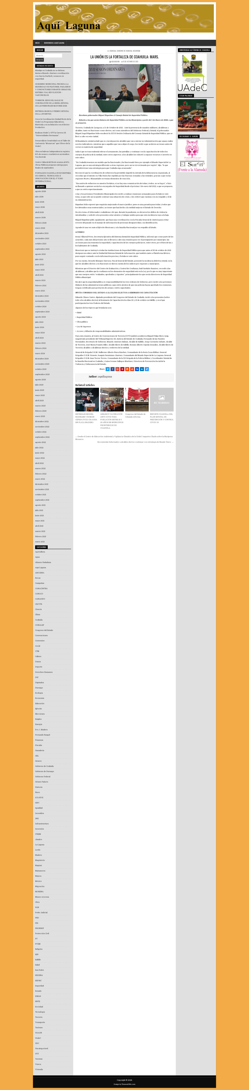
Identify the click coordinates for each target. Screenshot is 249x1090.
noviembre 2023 (42, 364)
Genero (38, 761)
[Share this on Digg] (137, 369)
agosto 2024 (40, 317)
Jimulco (38, 839)
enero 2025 (40, 291)
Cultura (38, 656)
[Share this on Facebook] (113, 369)
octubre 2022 (40, 432)
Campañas (39, 583)
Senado (38, 991)
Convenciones (41, 635)
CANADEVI (40, 599)
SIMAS (38, 996)
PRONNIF (39, 928)
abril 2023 (39, 401)
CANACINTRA (41, 589)
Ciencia (38, 609)
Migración (39, 886)
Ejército (38, 709)
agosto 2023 (40, 380)
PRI (36, 923)
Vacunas (39, 1059)
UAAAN (38, 1033)
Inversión (39, 829)
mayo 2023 (40, 395)
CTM (37, 651)
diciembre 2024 (42, 296)
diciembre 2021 (41, 484)
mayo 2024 (40, 333)
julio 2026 (39, 197)
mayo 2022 (40, 458)
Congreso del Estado (44, 630)
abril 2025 (39, 275)
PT (36, 939)
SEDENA (39, 975)
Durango (39, 688)
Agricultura (40, 552)
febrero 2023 (40, 411)
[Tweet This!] (108, 369)
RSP (36, 954)
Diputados (39, 683)
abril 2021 (39, 526)
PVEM (37, 944)
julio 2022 (39, 448)
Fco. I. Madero (41, 730)
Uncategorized (41, 1049)
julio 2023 (39, 385)
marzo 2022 (40, 468)
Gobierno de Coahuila (124, 51)
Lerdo (37, 850)
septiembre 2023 (42, 374)
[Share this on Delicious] (147, 369)
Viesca (38, 1064)
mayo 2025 (40, 270)
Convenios (40, 641)
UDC (37, 1043)
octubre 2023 (40, 369)
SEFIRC (38, 981)
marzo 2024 (40, 343)
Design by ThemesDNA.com (124, 1084)
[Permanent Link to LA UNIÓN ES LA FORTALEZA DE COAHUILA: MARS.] (124, 88)
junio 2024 (39, 327)
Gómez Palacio (41, 782)
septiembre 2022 (42, 437)
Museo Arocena (42, 897)
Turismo (39, 1028)
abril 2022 (39, 463)
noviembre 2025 (42, 239)
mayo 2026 (40, 207)
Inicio (37, 43)
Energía (38, 724)
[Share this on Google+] (117, 369)
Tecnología (40, 1012)
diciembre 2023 (42, 359)
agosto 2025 (40, 254)
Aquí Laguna (40, 568)
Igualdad (39, 808)
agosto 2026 (40, 191)
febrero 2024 (40, 348)
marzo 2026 (40, 218)
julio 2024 (39, 322)
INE (37, 819)
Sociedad (39, 1007)
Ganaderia (39, 750)
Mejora (38, 876)
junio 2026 (39, 202)
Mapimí (38, 865)
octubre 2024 (40, 307)
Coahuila (113, 51)
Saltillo (38, 960)
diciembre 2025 (42, 233)
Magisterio (40, 860)
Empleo (38, 719)
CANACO (39, 594)
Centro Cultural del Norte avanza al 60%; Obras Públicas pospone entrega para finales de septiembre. (52, 165)
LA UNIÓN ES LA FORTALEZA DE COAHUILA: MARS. (124, 57)
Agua (37, 557)
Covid (37, 646)
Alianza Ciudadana (43, 562)
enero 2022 (40, 479)
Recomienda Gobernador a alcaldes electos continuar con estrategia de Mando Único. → (135, 442)
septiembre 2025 (42, 249)
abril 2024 (39, 338)
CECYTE (38, 604)
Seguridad (136, 51)
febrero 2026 (41, 223)
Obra (37, 902)
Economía (39, 698)
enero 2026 (40, 228)
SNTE (37, 1001)
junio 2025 (39, 265)
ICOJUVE (39, 798)
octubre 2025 (40, 244)
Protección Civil (42, 934)
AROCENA (39, 573)
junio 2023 (39, 390)
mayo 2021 (39, 521)
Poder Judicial (41, 913)
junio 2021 (39, 516)
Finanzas (39, 740)
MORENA (39, 892)
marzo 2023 (40, 406)
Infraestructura (42, 824)
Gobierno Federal (42, 777)
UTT (37, 1054)
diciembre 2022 (42, 422)
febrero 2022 (40, 474)
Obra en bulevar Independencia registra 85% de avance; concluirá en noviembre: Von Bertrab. (52, 154)
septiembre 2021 (42, 500)
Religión (38, 949)
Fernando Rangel (42, 735)
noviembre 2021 (42, 489)
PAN (37, 907)
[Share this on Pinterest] (122, 369)
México (38, 881)
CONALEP (39, 625)
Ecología (39, 693)
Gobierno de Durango (44, 771)
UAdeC (38, 1038)
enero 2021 (40, 542)
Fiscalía (38, 745)
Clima (37, 615)
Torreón (38, 1017)
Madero (38, 855)
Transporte (40, 1022)
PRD (37, 918)
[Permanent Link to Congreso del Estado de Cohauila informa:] (137, 399)
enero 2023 (40, 416)
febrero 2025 (40, 286)
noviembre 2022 (42, 427)
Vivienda (39, 1069)
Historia (38, 787)
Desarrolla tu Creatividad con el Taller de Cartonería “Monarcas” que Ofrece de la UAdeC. (52, 143)
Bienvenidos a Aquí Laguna (54, 43)
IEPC (37, 803)
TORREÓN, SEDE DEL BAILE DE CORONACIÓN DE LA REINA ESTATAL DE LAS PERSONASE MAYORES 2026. (52, 103)
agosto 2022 (40, 442)
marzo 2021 (40, 531)
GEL (37, 756)
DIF (36, 677)
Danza (38, 662)
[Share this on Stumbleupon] (132, 369)
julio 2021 (39, 510)
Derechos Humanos (44, 672)
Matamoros (40, 871)
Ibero (37, 792)
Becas (37, 578)
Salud (37, 965)
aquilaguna (115, 61)
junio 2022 (39, 453)
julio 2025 (39, 259)
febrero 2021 (40, 537)
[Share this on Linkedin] (142, 369)
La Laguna (39, 845)
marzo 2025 (40, 280)
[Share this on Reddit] (127, 369)
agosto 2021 (40, 505)
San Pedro (39, 970)
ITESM (38, 834)
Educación (39, 704)
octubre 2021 (40, 495)
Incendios (39, 813)
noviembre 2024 (42, 301)
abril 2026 (39, 212)
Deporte (38, 667)
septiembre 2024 (42, 312)
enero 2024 (40, 353)
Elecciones (40, 714)
